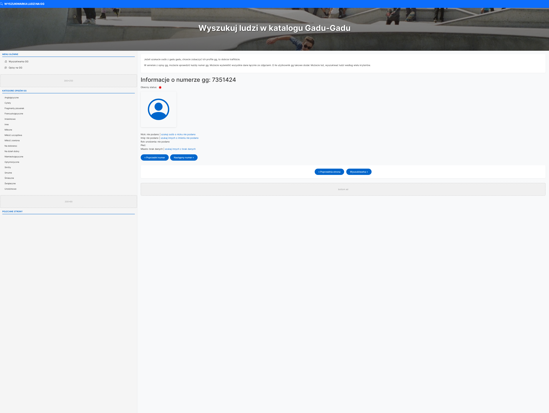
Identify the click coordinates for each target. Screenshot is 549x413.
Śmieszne (9, 178)
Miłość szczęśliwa (13, 135)
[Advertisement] (202, 109)
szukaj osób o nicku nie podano (178, 134)
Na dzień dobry (12, 151)
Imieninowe (10, 119)
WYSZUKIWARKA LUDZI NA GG (24, 4)
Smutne (8, 172)
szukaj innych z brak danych (180, 148)
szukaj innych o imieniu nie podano (180, 137)
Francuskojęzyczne (14, 113)
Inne (7, 124)
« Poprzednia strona (329, 171)
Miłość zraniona (12, 140)
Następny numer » (184, 157)
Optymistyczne (12, 162)
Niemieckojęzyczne (14, 156)
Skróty (8, 167)
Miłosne (8, 129)
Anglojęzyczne (12, 97)
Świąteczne (10, 183)
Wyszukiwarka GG (18, 61)
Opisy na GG (15, 67)
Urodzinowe (10, 189)
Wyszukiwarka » (359, 171)
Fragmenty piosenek (14, 108)
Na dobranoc (11, 146)
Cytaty (8, 103)
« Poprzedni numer (154, 157)
